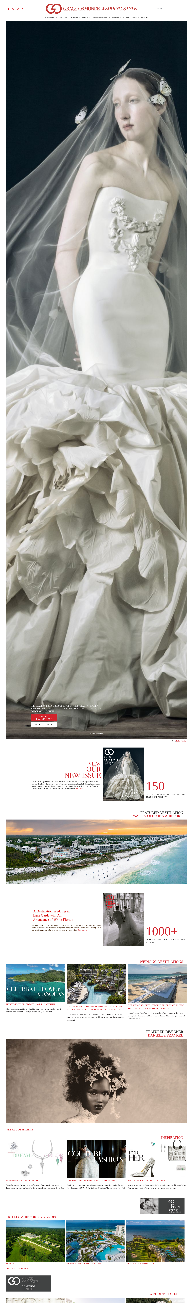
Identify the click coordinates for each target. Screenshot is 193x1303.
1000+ (162, 931)
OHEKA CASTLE (13, 1264)
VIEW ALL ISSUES (96, 733)
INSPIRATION (172, 1137)
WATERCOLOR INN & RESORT (158, 816)
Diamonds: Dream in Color (35, 1168)
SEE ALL (19, 1129)
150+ (159, 786)
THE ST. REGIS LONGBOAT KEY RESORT (83, 1264)
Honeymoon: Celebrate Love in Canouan (35, 996)
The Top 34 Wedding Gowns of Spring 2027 (96, 1168)
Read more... (80, 788)
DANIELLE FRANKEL (165, 1035)
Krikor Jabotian (181, 741)
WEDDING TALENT (165, 1294)
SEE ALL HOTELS (17, 1268)
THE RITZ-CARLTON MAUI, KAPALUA (142, 1264)
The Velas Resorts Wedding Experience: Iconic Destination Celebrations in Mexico (157, 996)
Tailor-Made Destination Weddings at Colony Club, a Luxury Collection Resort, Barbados (96, 996)
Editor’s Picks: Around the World (157, 1168)
